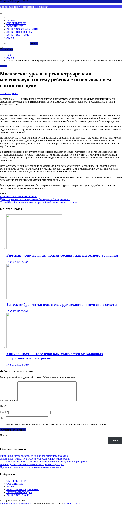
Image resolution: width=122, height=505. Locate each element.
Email (4, 412)
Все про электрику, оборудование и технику (24, 6)
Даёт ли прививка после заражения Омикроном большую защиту (35, 199)
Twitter (14, 196)
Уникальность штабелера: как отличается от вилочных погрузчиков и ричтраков (43, 461)
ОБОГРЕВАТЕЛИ (16, 23)
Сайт (2, 418)
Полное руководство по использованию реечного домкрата (32, 464)
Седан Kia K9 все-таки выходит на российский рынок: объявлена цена (38, 202)
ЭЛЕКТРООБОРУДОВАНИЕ (22, 29)
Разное (10, 37)
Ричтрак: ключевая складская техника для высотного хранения (62, 255)
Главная (10, 20)
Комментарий (8, 400)
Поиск (3, 435)
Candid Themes (72, 503)
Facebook (5, 196)
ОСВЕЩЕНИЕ (14, 26)
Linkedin (32, 196)
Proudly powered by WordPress (16, 503)
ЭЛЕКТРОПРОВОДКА (19, 32)
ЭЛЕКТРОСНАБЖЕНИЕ (20, 34)
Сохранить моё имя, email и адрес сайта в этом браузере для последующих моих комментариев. (55, 424)
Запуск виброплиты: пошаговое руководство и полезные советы (61, 304)
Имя (3, 406)
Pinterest (22, 196)
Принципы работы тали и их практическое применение (30, 467)
